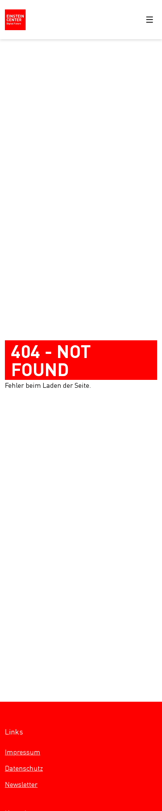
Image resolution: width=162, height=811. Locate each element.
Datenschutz (24, 768)
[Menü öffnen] (149, 19)
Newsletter (21, 784)
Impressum (22, 751)
